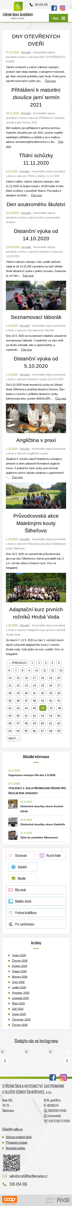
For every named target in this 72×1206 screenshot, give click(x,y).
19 (50, 677)
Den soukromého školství (36, 204)
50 (18, 715)
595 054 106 (41, 4)
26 (50, 685)
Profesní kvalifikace (26, 912)
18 (42, 677)
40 (50, 700)
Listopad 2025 (20, 998)
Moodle (22, 878)
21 (9, 685)
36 (18, 700)
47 (51, 708)
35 (9, 700)
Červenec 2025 (21, 1019)
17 (34, 677)
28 (9, 693)
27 (58, 685)
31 (34, 693)
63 (9, 730)
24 (34, 685)
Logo (18, 12)
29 (18, 693)
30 (26, 693)
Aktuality (26, 52)
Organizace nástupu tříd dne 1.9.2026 (31, 775)
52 (34, 715)
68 (50, 730)
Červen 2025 (20, 1024)
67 (42, 730)
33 (50, 693)
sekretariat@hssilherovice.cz (28, 1176)
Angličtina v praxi (36, 440)
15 (18, 677)
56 (9, 723)
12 (52, 670)
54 (50, 715)
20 (58, 677)
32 (42, 693)
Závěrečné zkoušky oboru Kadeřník (42, 824)
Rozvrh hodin (53, 855)
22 (18, 685)
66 (34, 730)
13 (60, 670)
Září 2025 (17, 1008)
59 (34, 723)
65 (26, 730)
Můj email (20, 889)
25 (42, 685)
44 (26, 708)
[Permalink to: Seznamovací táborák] (36, 310)
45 (34, 708)
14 (9, 677)
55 (58, 715)
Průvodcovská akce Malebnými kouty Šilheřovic (36, 523)
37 (26, 700)
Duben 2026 (19, 971)
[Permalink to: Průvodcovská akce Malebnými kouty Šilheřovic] (36, 509)
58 (26, 723)
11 (44, 670)
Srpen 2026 (19, 955)
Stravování (21, 855)
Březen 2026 (19, 976)
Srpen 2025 (19, 1014)
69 (58, 730)
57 (18, 723)
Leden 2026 (19, 987)
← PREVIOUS (17, 662)
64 (18, 730)
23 (26, 685)
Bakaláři (22, 866)
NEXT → (13, 738)
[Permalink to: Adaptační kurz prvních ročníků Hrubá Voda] (36, 603)
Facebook (54, 8)
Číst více (50, 80)
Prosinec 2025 (20, 992)
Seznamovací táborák (36, 317)
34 (58, 693)
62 (58, 723)
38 (34, 700)
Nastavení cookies (15, 1148)
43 (18, 708)
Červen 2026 (20, 960)
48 (59, 708)
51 (26, 715)
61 (50, 723)
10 (36, 670)
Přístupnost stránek (16, 1142)
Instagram (62, 8)
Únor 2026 (18, 982)
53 (42, 715)
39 (42, 700)
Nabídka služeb (23, 901)
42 (9, 708)
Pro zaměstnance (24, 924)
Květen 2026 (19, 966)
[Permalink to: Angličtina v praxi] (36, 434)
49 (9, 715)
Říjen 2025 (18, 1003)
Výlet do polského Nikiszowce (39, 837)
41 (58, 700)
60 (42, 723)
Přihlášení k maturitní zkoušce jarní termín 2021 (36, 97)
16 (26, 677)
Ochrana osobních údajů (19, 1137)
